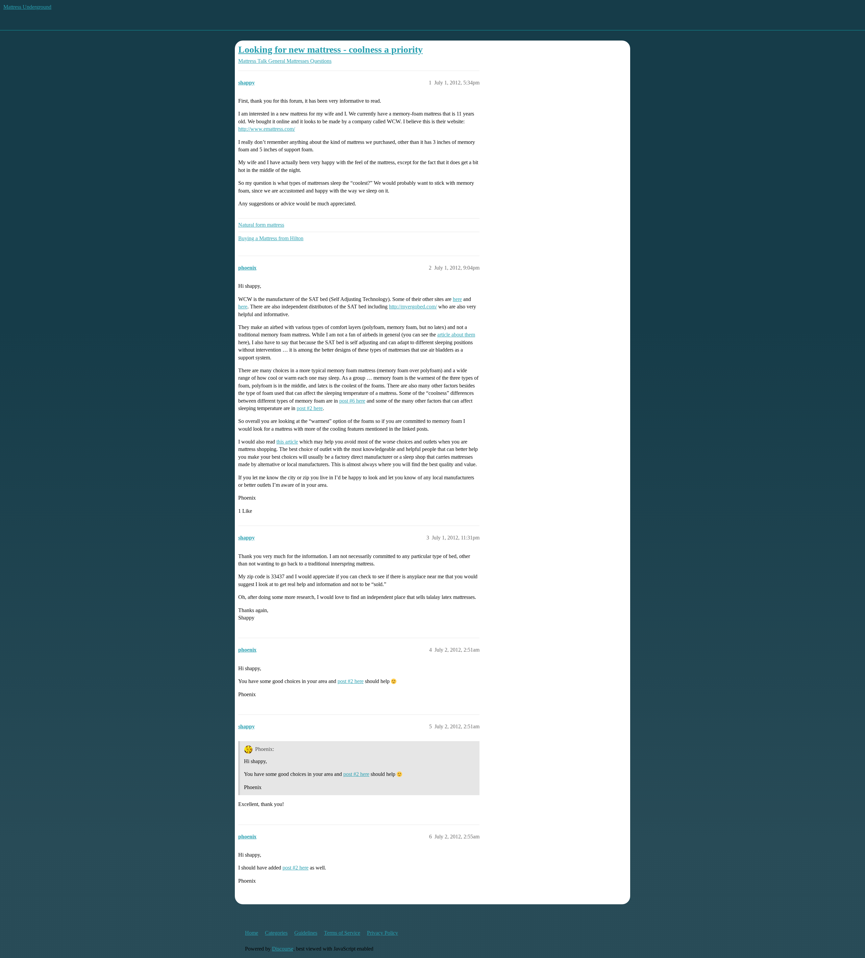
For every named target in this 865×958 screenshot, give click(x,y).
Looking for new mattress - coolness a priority (330, 49)
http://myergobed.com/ (413, 306)
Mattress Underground (27, 7)
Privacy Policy (382, 933)
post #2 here (310, 408)
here (457, 299)
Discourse (282, 949)
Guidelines (305, 933)
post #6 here (352, 401)
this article (287, 442)
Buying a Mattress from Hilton (270, 238)
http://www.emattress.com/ (266, 129)
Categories (276, 933)
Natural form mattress (261, 225)
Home (251, 933)
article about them (456, 334)
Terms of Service (342, 933)
